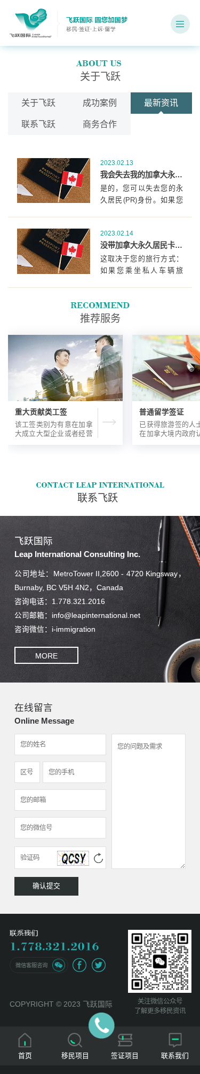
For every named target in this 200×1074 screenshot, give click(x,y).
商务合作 (100, 124)
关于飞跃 (38, 102)
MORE (46, 656)
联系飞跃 (38, 124)
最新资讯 (161, 102)
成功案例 (100, 102)
